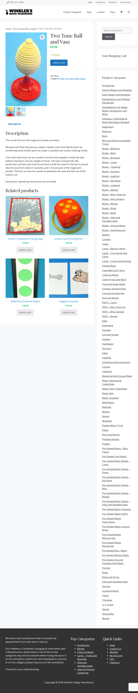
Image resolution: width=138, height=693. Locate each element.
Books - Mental (110, 189)
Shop (89, 12)
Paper (105, 430)
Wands (106, 618)
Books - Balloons (111, 148)
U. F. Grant (107, 604)
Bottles (106, 234)
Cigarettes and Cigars (113, 270)
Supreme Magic (110, 590)
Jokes (105, 353)
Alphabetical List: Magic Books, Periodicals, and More (115, 111)
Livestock (107, 371)
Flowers (106, 339)
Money (105, 416)
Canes (105, 244)
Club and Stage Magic (113, 284)
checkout (112, 2)
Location (101, 12)
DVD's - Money (110, 316)
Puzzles (106, 567)
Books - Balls (109, 153)
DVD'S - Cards (109, 302)
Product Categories (72, 12)
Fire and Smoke (110, 334)
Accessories (108, 85)
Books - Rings (109, 208)
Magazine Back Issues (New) (117, 376)
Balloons (106, 131)
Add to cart (59, 62)
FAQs (112, 12)
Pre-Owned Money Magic (115, 555)
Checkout (115, 662)
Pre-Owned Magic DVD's (115, 513)
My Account (116, 655)
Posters (106, 443)
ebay (90, 2)
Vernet (105, 609)
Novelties (107, 420)
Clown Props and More (114, 279)
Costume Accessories (113, 293)
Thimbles (107, 600)
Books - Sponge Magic (114, 225)
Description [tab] (14, 124)
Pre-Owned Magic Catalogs (116, 509)
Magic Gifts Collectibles (114, 388)
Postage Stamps (110, 439)
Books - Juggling (110, 176)
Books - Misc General (113, 199)
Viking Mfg (108, 613)
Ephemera (107, 325)
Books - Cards (109, 162)
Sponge (106, 586)
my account (125, 2)
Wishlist (114, 652)
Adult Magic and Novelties (116, 94)
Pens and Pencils (111, 434)
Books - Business (111, 157)
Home (8, 28)
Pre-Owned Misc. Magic (25, 28)
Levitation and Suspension (116, 362)
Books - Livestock (111, 185)
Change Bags (109, 265)
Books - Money (110, 203)
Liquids (106, 366)
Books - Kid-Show (111, 180)
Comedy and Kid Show (114, 288)
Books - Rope (109, 212)
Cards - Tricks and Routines (116, 261)
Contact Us (115, 648)
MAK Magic (108, 402)
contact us (100, 2)
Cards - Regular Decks (113, 248)
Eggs (104, 320)
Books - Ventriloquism (114, 230)
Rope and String (110, 577)
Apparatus (108, 126)
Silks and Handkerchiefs (115, 581)
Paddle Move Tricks (112, 425)
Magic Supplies (110, 397)
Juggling (106, 357)
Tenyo (105, 595)
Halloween (107, 343)
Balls (63, 78)
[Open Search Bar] (129, 12)
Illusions (106, 348)
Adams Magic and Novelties (117, 90)
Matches (106, 407)
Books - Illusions (111, 171)
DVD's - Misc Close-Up (113, 307)
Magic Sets (108, 393)
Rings (105, 572)
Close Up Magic (110, 274)
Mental (106, 411)
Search (108, 36)
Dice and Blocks (110, 297)
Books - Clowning (111, 167)
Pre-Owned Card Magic (114, 456)
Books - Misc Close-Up (114, 194)
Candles (106, 239)
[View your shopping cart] (121, 12)
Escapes (106, 330)
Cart (112, 659)
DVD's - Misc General (113, 311)
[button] (42, 37)
